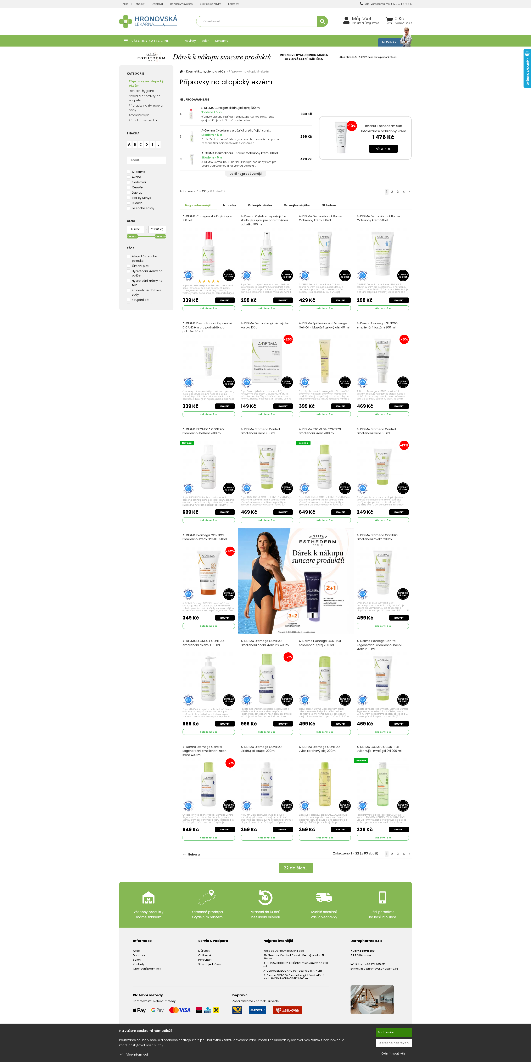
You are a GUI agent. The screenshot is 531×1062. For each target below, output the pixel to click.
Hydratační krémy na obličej (147, 273)
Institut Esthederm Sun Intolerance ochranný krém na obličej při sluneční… (383, 131)
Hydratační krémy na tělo (147, 283)
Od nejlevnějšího (297, 205)
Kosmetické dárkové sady (146, 292)
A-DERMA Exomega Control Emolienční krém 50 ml (376, 431)
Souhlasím (386, 1032)
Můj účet (362, 18)
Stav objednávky (210, 4)
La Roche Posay (143, 208)
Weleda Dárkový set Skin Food (283, 951)
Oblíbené (204, 955)
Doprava (157, 4)
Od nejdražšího (260, 205)
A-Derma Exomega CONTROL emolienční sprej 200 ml (320, 643)
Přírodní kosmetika (143, 120)
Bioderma (139, 182)
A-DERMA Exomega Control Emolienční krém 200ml (260, 431)
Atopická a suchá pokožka (144, 258)
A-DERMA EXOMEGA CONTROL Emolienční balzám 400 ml (204, 431)
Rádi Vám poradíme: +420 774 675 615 (388, 4)
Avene (136, 177)
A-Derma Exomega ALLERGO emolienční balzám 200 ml (377, 325)
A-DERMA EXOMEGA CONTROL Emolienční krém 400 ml (320, 431)
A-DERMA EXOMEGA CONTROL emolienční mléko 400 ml (204, 643)
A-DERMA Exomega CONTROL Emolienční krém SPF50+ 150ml (205, 537)
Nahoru (194, 854)
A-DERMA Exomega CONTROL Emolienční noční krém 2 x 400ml (265, 643)
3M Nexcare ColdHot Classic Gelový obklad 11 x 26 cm (294, 957)
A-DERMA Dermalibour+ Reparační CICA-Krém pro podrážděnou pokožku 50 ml (207, 327)
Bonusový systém (181, 4)
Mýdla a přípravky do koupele (145, 98)
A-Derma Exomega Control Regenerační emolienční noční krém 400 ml (205, 751)
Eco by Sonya (141, 198)
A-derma (138, 172)
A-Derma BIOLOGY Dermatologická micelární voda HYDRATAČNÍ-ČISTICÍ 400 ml (293, 977)
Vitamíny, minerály (243, 30)
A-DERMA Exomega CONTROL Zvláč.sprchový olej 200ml (320, 749)
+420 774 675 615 (374, 964)
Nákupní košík (403, 23)
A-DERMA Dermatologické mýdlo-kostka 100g (265, 325)
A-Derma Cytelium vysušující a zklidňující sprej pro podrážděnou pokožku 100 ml (264, 220)
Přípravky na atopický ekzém (276, 30)
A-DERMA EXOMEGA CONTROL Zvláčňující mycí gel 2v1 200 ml (379, 749)
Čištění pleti (140, 266)
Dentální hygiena (141, 91)
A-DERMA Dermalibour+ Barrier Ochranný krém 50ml (378, 218)
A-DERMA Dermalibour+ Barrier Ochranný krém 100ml (239, 153)
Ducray (137, 193)
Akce (125, 4)
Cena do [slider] (160, 236)
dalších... (296, 868)
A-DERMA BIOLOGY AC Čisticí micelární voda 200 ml (295, 964)
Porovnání (205, 960)
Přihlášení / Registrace (365, 23)
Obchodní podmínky (147, 969)
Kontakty (233, 4)
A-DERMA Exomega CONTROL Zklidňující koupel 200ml (262, 749)
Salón (205, 41)
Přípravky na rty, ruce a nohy (146, 107)
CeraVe (137, 187)
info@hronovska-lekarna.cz (379, 969)
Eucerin (137, 203)
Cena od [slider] (132, 236)
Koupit (225, 300)
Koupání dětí (141, 300)
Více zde (383, 148)
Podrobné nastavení (394, 1043)
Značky (140, 4)
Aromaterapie (139, 115)
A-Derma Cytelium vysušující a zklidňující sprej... (236, 130)
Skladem (329, 205)
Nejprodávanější (198, 205)
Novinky (190, 41)
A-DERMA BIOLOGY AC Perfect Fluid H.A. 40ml (293, 971)
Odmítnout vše (393, 1053)
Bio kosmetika (305, 30)
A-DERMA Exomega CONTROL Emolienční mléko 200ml (378, 537)
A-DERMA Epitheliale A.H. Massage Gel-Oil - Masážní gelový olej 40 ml (324, 325)
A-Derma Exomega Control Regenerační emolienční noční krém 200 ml (379, 645)
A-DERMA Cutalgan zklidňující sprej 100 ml (230, 108)
